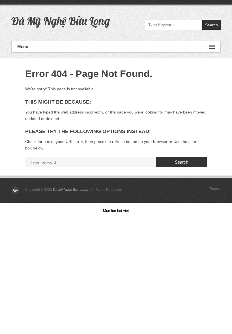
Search (211, 25)
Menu (22, 46)
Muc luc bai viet (116, 211)
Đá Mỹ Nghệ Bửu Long (60, 21)
